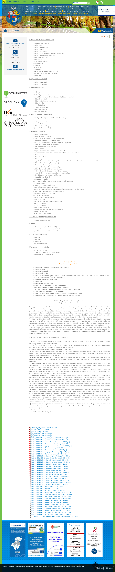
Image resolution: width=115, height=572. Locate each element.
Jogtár (27, 13)
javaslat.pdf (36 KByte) (39, 432)
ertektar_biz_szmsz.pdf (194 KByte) (44, 428)
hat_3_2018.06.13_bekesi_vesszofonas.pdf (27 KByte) (51, 510)
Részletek (99, 568)
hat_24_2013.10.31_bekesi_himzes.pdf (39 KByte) (49, 484)
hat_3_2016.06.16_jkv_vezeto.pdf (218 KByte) (48, 490)
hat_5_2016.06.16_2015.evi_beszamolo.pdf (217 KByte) (51, 494)
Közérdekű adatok (49, 13)
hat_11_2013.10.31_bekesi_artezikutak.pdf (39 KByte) (50, 458)
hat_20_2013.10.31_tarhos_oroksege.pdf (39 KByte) (50, 476)
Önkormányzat (74, 7)
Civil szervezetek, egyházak (35, 11)
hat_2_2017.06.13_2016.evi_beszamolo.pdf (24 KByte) (51, 498)
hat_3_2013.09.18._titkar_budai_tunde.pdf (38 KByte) (50, 442)
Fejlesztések (84, 11)
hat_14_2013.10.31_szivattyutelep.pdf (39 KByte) (49, 464)
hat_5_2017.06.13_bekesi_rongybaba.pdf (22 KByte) (50, 504)
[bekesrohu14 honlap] (17, 540)
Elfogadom (109, 568)
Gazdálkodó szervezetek (61, 9)
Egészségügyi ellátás (54, 11)
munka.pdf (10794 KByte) (40, 430)
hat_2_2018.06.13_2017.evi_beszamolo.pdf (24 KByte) (51, 508)
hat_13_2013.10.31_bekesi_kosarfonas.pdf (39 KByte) (50, 462)
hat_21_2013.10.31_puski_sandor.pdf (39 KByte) (48, 478)
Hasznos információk (70, 11)
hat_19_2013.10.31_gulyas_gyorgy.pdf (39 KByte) (49, 474)
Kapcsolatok (72, 13)
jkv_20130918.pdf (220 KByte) (42, 434)
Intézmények (46, 9)
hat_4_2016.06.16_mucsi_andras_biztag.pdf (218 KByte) (51, 492)
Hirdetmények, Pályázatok (45, 7)
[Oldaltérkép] (102, 2)
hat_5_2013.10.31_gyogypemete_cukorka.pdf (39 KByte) (51, 446)
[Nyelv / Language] (97, 2)
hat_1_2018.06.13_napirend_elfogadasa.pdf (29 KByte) (51, 506)
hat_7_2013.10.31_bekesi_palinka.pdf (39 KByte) (49, 450)
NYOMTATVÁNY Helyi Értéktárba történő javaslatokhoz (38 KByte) (55, 516)
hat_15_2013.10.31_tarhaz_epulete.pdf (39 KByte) (49, 466)
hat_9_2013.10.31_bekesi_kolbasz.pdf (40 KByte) (49, 454)
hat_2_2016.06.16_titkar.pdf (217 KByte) (45, 488)
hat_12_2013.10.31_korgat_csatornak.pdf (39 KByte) (50, 460)
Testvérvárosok (36, 13)
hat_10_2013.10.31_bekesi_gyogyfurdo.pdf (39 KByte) (51, 456)
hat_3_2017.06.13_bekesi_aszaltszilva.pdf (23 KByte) (50, 500)
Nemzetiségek (77, 9)
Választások (62, 13)
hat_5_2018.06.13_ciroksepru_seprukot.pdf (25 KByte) (51, 514)
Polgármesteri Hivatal (32, 9)
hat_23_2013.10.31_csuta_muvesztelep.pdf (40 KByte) (51, 482)
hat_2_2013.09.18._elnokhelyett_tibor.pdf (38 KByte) (50, 440)
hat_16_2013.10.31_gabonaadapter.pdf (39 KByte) (49, 468)
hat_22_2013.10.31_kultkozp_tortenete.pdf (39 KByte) (50, 480)
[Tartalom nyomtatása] (108, 36)
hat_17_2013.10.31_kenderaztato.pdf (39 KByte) (48, 470)
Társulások (85, 7)
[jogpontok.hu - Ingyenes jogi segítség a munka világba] (55, 540)
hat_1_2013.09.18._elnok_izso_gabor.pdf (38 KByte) (50, 438)
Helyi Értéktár (14, 30)
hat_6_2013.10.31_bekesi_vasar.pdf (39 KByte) (48, 448)
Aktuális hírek (29, 7)
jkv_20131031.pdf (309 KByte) (42, 436)
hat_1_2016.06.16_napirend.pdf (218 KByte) (47, 486)
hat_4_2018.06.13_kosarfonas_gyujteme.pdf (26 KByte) (51, 512)
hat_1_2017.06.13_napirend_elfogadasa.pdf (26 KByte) (51, 496)
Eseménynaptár (61, 7)
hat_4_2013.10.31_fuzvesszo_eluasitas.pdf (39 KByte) (51, 444)
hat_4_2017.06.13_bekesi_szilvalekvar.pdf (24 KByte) (50, 502)
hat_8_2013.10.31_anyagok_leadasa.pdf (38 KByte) (50, 452)
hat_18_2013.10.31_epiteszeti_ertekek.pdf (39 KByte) (50, 472)
